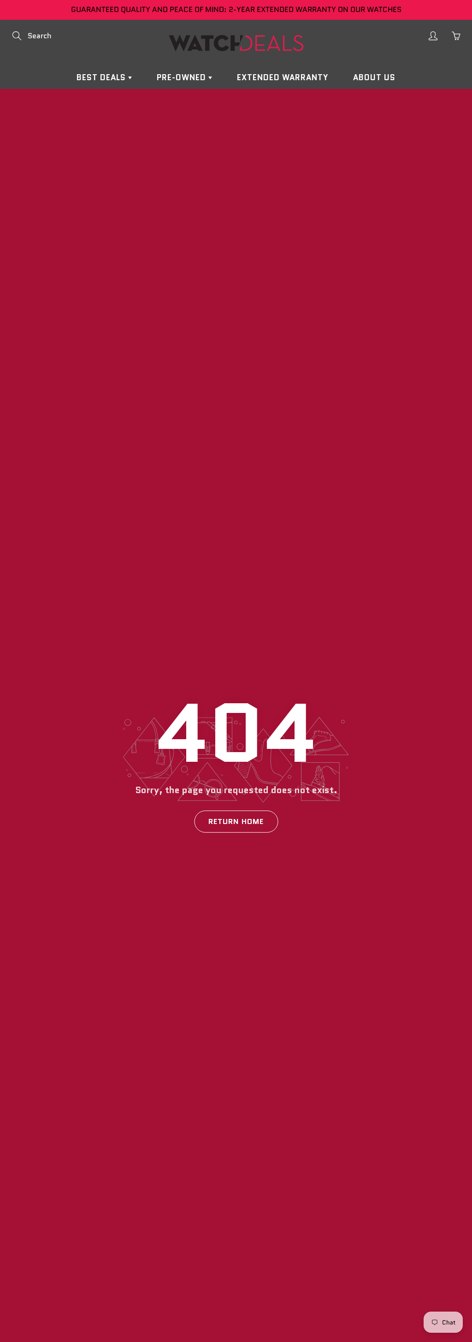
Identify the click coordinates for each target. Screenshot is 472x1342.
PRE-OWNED (182, 77)
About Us (374, 77)
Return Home (236, 821)
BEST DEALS (102, 77)
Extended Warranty (282, 77)
